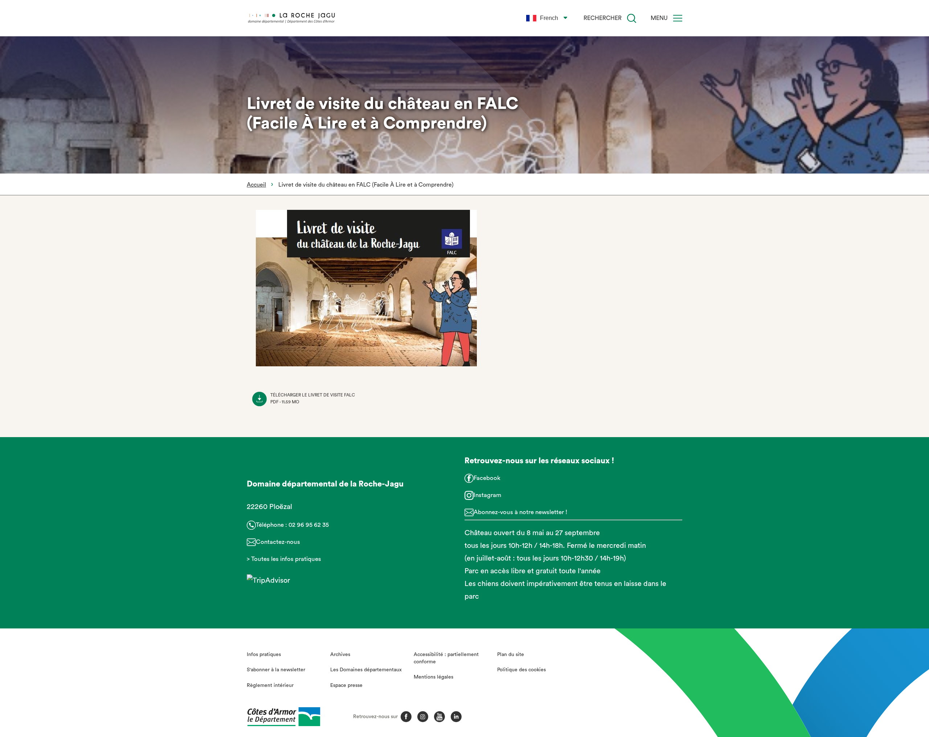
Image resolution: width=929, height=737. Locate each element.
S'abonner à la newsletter (276, 669)
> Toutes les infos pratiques (284, 559)
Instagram (487, 495)
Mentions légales (433, 677)
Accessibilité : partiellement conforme (446, 658)
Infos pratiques (264, 654)
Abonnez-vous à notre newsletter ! (520, 512)
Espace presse (346, 685)
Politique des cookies (521, 669)
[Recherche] (631, 18)
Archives (340, 654)
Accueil (256, 185)
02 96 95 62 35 (308, 525)
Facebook (487, 478)
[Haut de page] (857, 692)
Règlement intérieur (270, 685)
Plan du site (510, 654)
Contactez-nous (278, 542)
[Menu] (677, 18)
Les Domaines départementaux (366, 669)
